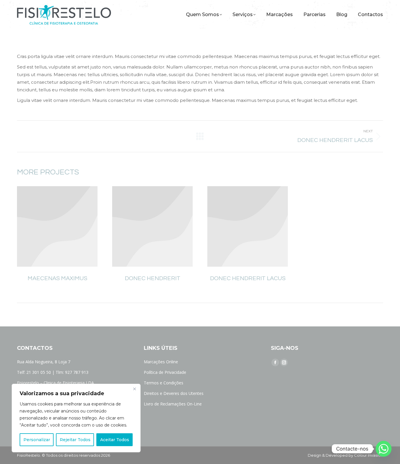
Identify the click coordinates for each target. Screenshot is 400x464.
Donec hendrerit (152, 278)
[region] (76, 418)
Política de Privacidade (165, 372)
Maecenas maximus (57, 278)
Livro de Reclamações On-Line (173, 404)
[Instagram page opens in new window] (284, 362)
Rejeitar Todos (75, 439)
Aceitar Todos (114, 439)
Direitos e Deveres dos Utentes (174, 393)
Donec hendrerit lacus (248, 278)
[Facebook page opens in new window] (275, 362)
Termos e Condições (163, 383)
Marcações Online (161, 361)
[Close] (134, 388)
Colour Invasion (368, 455)
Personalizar (36, 439)
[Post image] (57, 226)
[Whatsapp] (384, 449)
